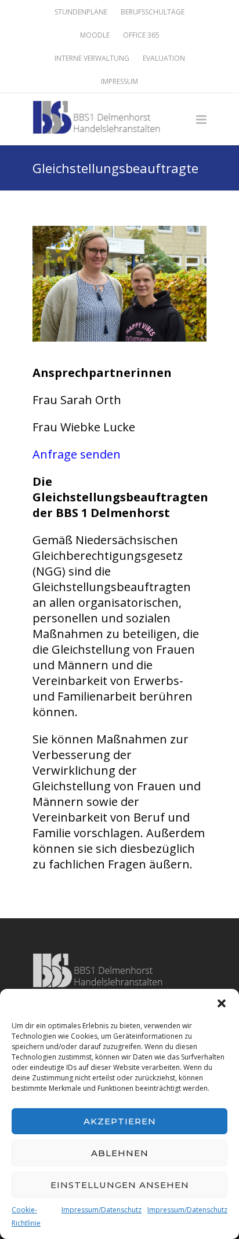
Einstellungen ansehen (119, 1184)
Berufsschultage (152, 12)
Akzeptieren (120, 1121)
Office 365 (141, 35)
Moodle (95, 35)
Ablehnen (120, 1153)
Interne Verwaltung (92, 58)
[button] (221, 1003)
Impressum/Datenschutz (101, 1210)
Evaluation (164, 58)
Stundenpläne (81, 12)
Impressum (119, 81)
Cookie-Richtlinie (26, 1216)
